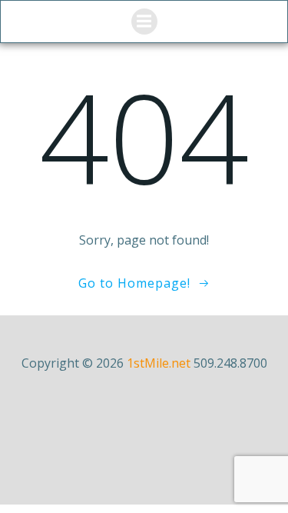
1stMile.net (158, 363)
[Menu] (144, 21)
